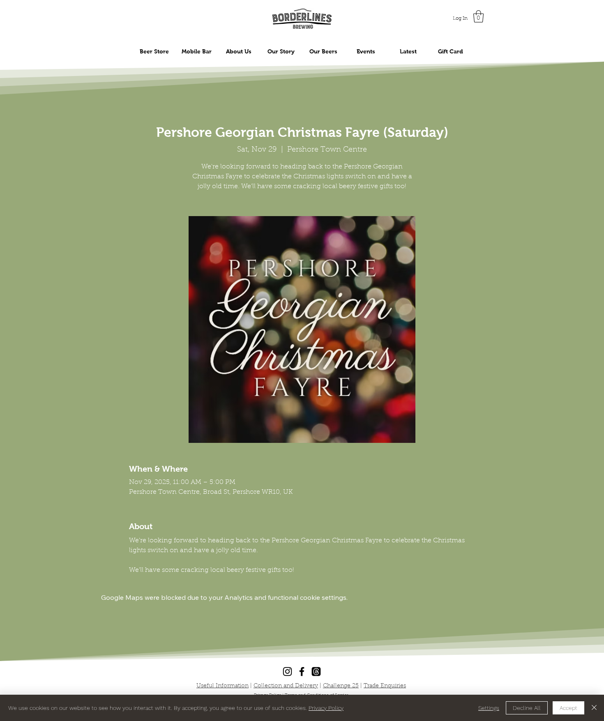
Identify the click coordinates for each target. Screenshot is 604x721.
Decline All (527, 708)
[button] (478, 16)
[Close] (594, 707)
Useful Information (222, 686)
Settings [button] (488, 708)
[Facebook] (302, 671)
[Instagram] (287, 671)
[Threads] (316, 671)
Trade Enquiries (385, 686)
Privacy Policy (326, 708)
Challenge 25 (341, 686)
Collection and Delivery (286, 686)
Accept (568, 708)
